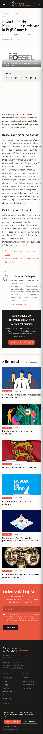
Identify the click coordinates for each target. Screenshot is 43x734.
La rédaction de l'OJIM (10, 35)
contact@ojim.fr (17, 667)
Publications (7, 695)
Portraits (6, 688)
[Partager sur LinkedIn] (16, 78)
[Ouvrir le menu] (4, 4)
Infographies (7, 691)
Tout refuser (30, 721)
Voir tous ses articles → (21, 304)
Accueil (6, 13)
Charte (25, 678)
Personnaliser (10, 726)
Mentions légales (29, 681)
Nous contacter (28, 685)
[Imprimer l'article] (35, 78)
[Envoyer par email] (26, 78)
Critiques (6, 685)
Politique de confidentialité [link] (15, 729)
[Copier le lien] (31, 78)
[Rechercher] (39, 4)
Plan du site (27, 688)
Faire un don (7, 708)
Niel (25, 238)
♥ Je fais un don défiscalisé (21, 342)
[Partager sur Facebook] (11, 78)
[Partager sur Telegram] (21, 78)
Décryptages (20, 13)
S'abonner (10, 628)
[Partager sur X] (7, 78)
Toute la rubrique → (32, 362)
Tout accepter (12, 721)
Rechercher (7, 698)
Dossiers (6, 681)
